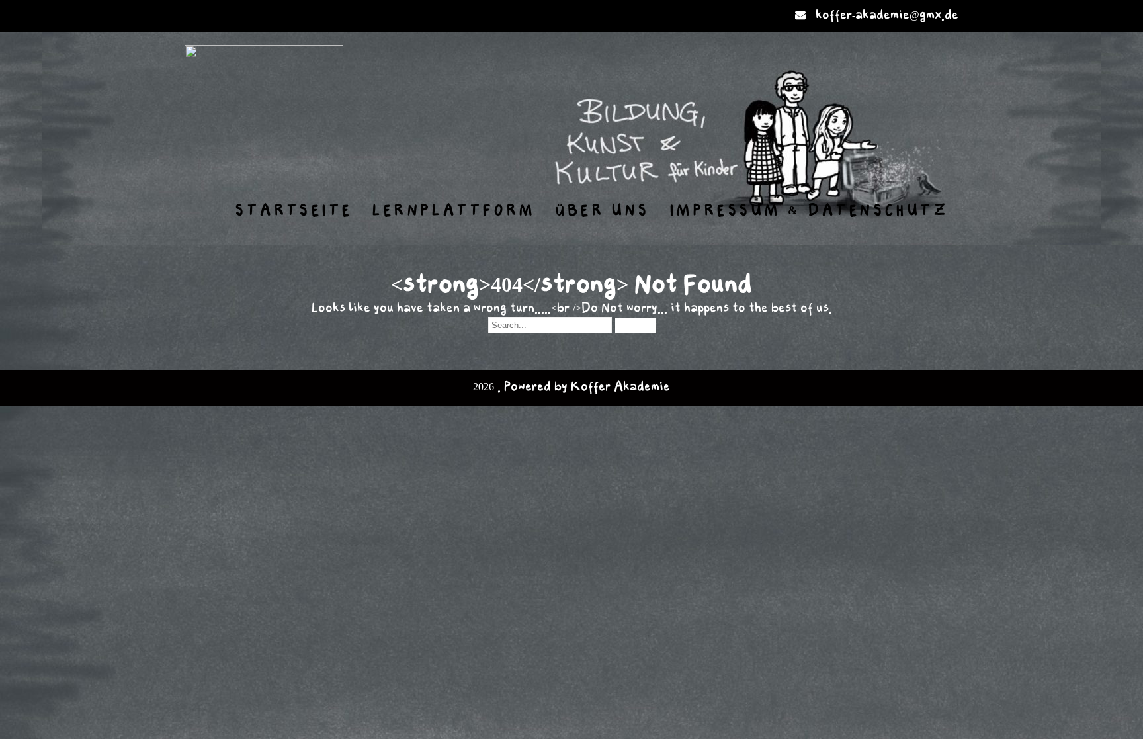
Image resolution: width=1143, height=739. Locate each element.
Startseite (294, 211)
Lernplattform (453, 211)
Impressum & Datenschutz (809, 211)
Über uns (603, 211)
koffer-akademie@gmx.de (887, 15)
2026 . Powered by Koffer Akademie (571, 387)
